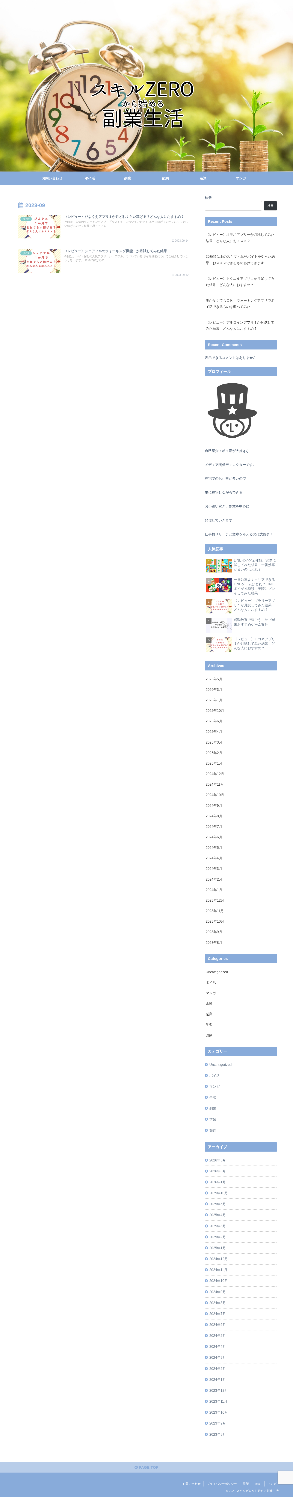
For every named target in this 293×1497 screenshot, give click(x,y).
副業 (246, 1483)
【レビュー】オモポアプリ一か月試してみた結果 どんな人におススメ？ (240, 238)
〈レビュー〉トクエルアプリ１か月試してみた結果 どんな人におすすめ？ (240, 282)
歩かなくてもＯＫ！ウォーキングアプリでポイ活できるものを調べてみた (240, 303)
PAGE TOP (148, 1467)
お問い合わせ (192, 1483)
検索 (208, 198)
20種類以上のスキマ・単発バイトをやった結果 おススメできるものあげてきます (240, 260)
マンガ (271, 1483)
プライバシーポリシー (222, 1483)
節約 (258, 1483)
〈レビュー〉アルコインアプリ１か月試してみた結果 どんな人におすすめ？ (240, 325)
